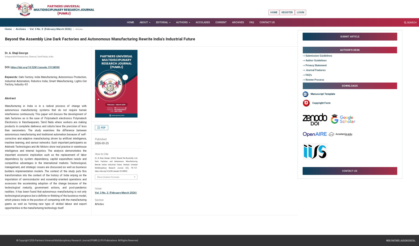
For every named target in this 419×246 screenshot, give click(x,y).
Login (300, 12)
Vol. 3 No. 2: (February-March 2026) (51, 29)
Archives (238, 22)
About (144, 22)
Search (411, 22)
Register (287, 12)
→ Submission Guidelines (317, 55)
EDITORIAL (162, 22)
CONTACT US (350, 171)
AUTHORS (182, 22)
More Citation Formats (108, 177)
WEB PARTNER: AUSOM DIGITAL (401, 240)
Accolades (203, 22)
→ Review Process (313, 79)
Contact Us (267, 22)
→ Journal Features (314, 70)
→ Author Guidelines (315, 60)
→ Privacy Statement (315, 65)
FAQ (251, 22)
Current (221, 22)
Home (130, 22)
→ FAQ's (307, 75)
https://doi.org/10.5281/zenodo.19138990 (35, 67)
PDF (103, 127)
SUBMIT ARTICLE (349, 36)
